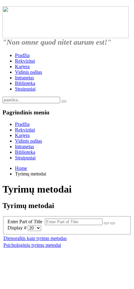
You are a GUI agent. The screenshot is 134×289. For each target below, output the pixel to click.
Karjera (22, 66)
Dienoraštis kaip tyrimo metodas (35, 238)
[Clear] (112, 223)
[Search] (106, 223)
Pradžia (22, 55)
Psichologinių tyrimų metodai (32, 245)
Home (21, 168)
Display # (17, 227)
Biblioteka (25, 83)
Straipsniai (25, 88)
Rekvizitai (25, 61)
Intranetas (24, 77)
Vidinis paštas (28, 72)
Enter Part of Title (26, 221)
